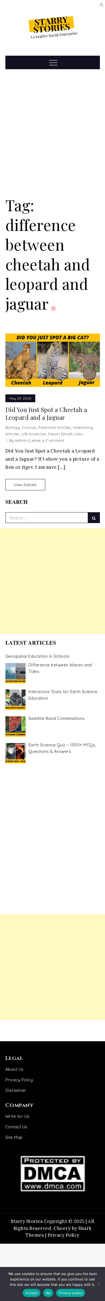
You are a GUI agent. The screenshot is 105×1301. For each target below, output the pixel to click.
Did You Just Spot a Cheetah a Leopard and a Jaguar (46, 413)
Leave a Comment (47, 440)
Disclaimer (15, 1090)
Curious (29, 427)
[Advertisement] (52, 132)
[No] (98, 1284)
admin (21, 440)
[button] (102, 4)
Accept (31, 1293)
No (48, 1293)
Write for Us (17, 1116)
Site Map (14, 1137)
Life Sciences (34, 433)
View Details (25, 484)
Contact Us (16, 1126)
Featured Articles (54, 427)
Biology (12, 427)
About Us (14, 1069)
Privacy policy (70, 1293)
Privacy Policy (19, 1079)
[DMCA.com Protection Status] (52, 1173)
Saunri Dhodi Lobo (65, 433)
